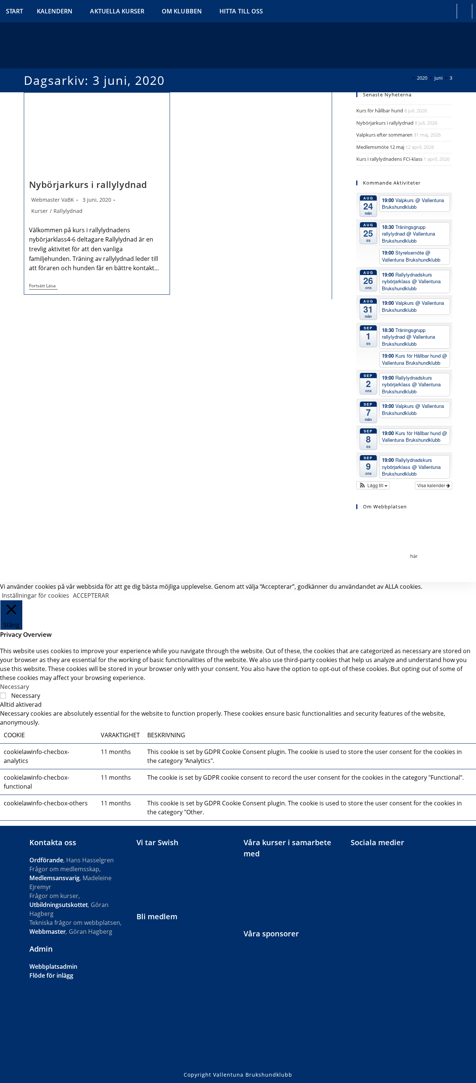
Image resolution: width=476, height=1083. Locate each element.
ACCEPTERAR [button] (91, 595)
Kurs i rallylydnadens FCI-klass (389, 159)
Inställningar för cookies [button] (35, 595)
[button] (373, 485)
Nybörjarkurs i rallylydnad (88, 184)
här (414, 556)
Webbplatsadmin (53, 966)
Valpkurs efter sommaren (384, 134)
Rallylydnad (68, 210)
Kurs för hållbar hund (379, 110)
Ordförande (46, 860)
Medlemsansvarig (54, 878)
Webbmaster (47, 931)
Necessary (25, 695)
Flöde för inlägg (51, 975)
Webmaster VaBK (52, 199)
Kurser (39, 210)
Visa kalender (431, 485)
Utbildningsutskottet (58, 905)
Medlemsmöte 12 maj (380, 147)
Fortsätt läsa (43, 286)
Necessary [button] (14, 687)
